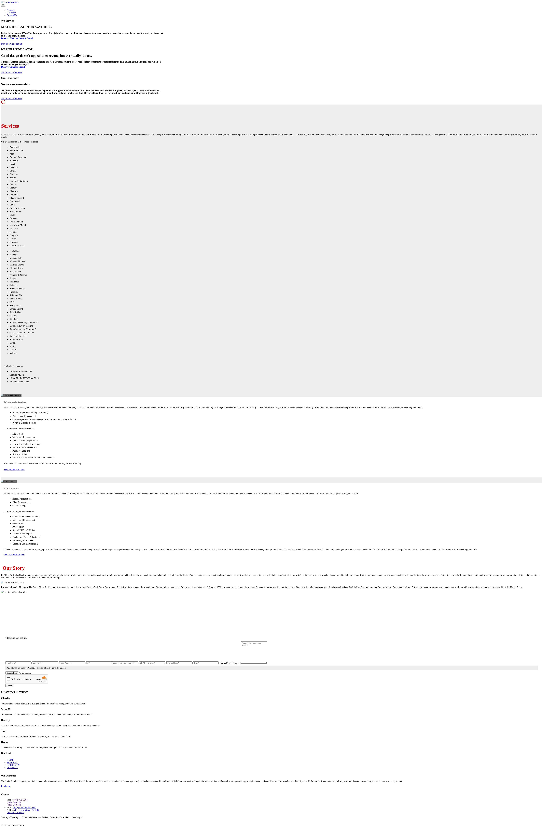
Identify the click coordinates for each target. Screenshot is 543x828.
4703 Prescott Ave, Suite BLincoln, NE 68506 (23, 811)
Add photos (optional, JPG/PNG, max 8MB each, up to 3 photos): (36, 668)
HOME (10, 760)
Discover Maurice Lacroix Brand (17, 38)
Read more (6, 786)
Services (10, 10)
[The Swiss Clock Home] (10, 2)
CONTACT (12, 767)
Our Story (11, 12)
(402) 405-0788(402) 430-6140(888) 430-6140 (17, 802)
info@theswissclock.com (24, 807)
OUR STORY (13, 765)
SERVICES (12, 762)
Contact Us (12, 15)
